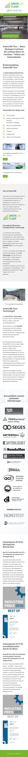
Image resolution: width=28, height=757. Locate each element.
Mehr (5, 159)
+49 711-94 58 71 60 (15, 10)
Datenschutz (10, 753)
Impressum (18, 753)
